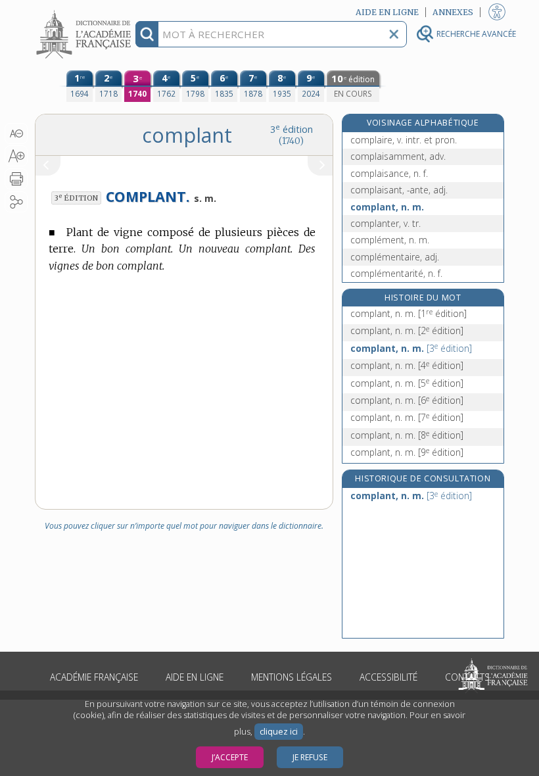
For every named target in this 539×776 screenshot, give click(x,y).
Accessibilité (388, 677)
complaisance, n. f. (389, 173)
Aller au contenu (85, 11)
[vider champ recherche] (394, 34)
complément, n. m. (389, 239)
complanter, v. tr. (385, 223)
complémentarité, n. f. (396, 273)
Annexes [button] (453, 12)
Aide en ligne (194, 677)
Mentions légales (291, 677)
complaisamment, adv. (398, 156)
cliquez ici (279, 731)
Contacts (467, 677)
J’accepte (230, 757)
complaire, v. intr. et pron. (403, 139)
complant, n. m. (387, 207)
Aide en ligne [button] (387, 12)
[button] (16, 133)
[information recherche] (146, 34)
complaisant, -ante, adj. (399, 189)
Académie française (94, 677)
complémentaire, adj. (394, 257)
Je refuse (310, 757)
